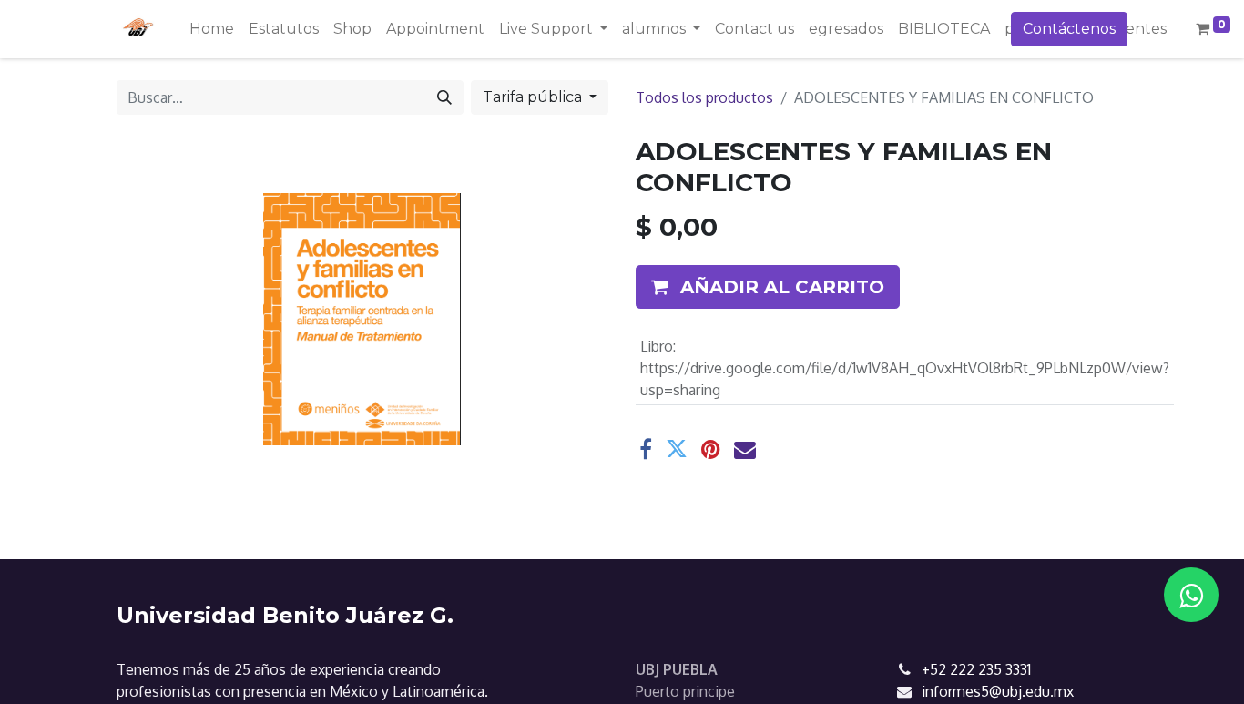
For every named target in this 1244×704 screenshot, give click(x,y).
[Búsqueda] (444, 97)
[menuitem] (211, 29)
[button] (768, 287)
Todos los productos (704, 97)
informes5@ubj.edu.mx (998, 691)
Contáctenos (1069, 28)
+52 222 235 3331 (976, 669)
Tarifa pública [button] (534, 97)
